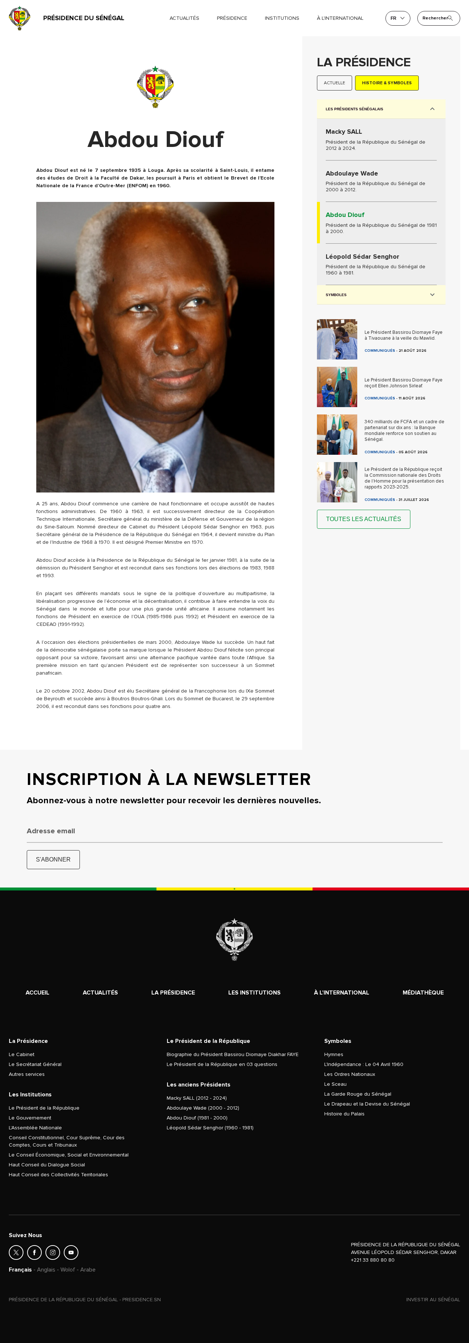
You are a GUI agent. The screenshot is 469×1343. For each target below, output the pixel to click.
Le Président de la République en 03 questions (222, 1064)
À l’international (341, 992)
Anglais (46, 1269)
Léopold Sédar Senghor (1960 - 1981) (210, 1128)
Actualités (184, 18)
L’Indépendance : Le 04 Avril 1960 (363, 1064)
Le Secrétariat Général (35, 1064)
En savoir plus (381, 139)
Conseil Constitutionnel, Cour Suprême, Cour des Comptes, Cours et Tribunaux (67, 1141)
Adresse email (51, 831)
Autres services (27, 1074)
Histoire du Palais (344, 1114)
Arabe (88, 1269)
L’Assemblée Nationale (35, 1128)
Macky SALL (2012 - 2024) (197, 1098)
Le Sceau (335, 1084)
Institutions (282, 18)
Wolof (67, 1269)
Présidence (232, 18)
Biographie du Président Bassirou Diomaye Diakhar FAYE (233, 1054)
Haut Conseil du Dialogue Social (47, 1165)
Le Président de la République (44, 1108)
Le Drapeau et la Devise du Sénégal (367, 1104)
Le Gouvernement (30, 1118)
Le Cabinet (21, 1054)
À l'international (340, 18)
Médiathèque (423, 992)
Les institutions (254, 992)
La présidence (173, 992)
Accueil (37, 992)
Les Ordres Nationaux (349, 1074)
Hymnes (333, 1054)
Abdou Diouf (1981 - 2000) (197, 1118)
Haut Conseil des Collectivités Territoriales (58, 1175)
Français (20, 1269)
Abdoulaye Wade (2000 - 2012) (203, 1108)
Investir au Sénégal (433, 1299)
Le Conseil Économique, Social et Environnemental (69, 1155)
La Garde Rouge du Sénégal (357, 1094)
